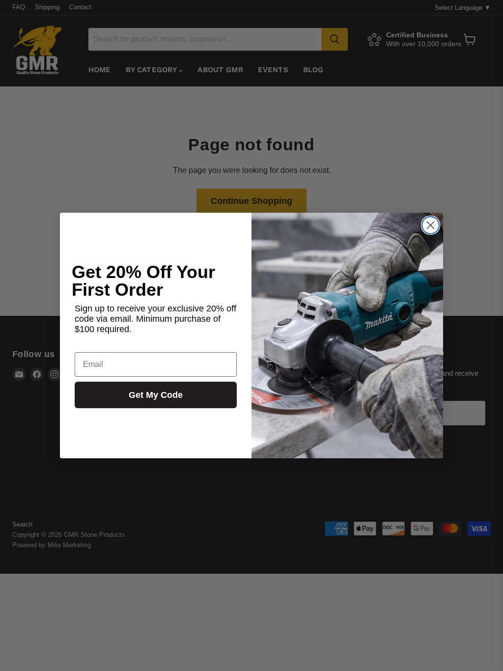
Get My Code (156, 395)
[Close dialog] (430, 225)
